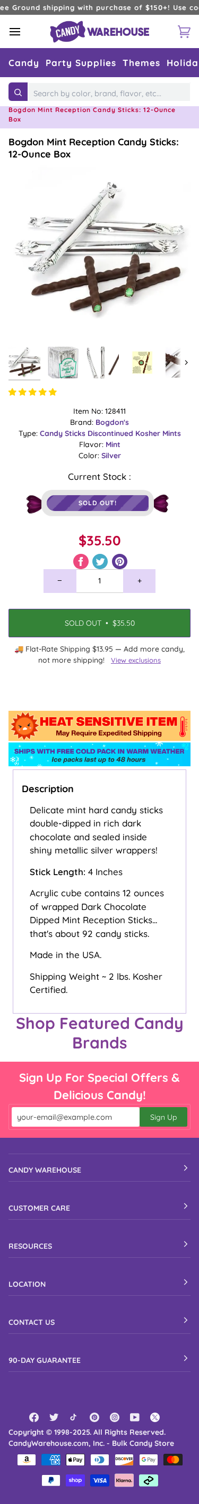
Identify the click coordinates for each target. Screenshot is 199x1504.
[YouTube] (135, 1417)
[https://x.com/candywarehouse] (155, 1417)
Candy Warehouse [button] (44, 1170)
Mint (113, 444)
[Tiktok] (74, 1417)
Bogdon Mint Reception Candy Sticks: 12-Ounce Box (93, 148)
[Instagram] (114, 1417)
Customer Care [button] (39, 1208)
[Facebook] (34, 1417)
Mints (171, 433)
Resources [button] (30, 1246)
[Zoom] (28, 321)
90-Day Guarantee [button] (44, 1360)
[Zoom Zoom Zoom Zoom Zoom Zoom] (99, 250)
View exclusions (136, 660)
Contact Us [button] (31, 1322)
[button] (23, 62)
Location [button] (27, 1284)
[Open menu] (24, 31)
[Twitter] (54, 1417)
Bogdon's (112, 422)
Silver (111, 455)
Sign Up (163, 1117)
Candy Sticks (64, 433)
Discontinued (111, 433)
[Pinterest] (94, 1417)
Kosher (148, 433)
